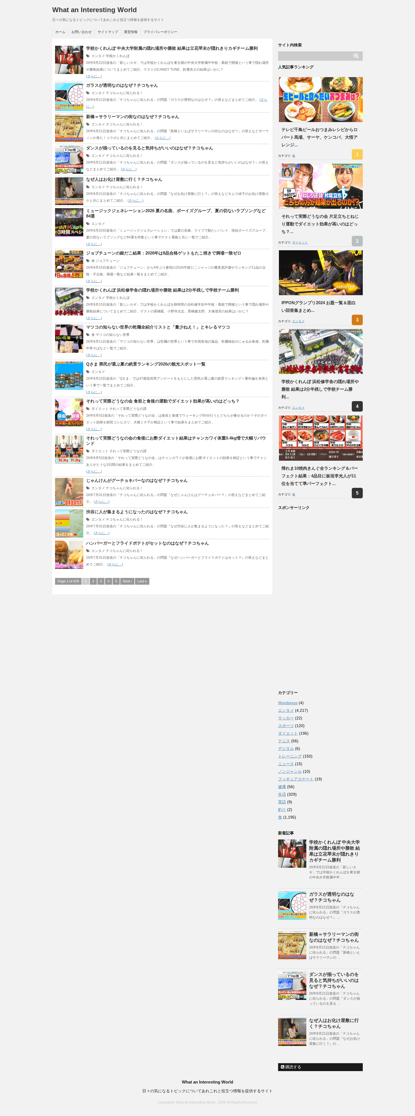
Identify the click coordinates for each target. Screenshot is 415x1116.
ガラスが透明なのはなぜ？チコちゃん (122, 85)
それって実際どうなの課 (128, 409)
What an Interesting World (94, 10)
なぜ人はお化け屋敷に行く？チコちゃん (124, 179)
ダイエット (99, 409)
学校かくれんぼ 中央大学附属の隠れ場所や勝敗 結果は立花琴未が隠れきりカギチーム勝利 (172, 48)
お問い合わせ (81, 32)
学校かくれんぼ (118, 56)
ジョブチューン (107, 261)
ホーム (60, 32)
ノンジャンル (290, 771)
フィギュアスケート (296, 779)
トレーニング (290, 756)
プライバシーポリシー (160, 32)
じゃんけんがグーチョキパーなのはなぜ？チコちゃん (137, 480)
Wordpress (288, 703)
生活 (282, 794)
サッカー (286, 718)
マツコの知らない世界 (113, 335)
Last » (142, 581)
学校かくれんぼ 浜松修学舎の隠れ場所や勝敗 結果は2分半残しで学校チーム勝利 (162, 290)
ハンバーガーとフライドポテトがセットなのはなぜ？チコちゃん (147, 543)
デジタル (286, 748)
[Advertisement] (320, 599)
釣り (282, 809)
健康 (282, 786)
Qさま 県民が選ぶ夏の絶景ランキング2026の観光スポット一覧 (146, 364)
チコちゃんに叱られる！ (124, 93)
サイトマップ (108, 32)
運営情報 (130, 32)
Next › (127, 581)
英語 (282, 802)
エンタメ (98, 56)
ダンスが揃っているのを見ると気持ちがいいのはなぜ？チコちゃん (149, 147)
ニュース (286, 764)
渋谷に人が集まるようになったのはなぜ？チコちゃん (137, 511)
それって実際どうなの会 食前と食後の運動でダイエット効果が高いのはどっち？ (163, 401)
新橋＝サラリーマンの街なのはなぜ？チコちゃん (132, 116)
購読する (292, 1067)
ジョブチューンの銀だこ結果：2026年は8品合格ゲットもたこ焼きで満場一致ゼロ (163, 253)
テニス (284, 741)
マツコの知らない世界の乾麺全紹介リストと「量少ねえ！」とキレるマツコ (158, 327)
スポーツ (286, 725)
